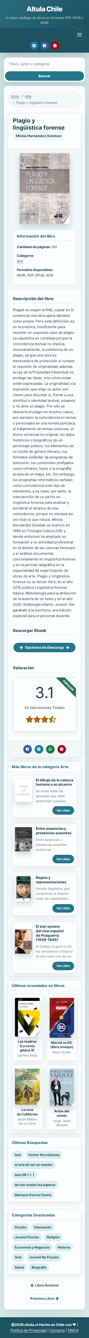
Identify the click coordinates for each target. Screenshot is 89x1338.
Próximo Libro (42, 1298)
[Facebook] (44, 45)
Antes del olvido (61, 1113)
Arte (28, 96)
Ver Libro (63, 810)
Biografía (39, 1267)
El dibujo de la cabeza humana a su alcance (54, 782)
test (18, 1155)
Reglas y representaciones (51, 879)
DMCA (73, 1330)
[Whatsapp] (50, 749)
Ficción (21, 1227)
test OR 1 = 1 (24, 1175)
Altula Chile (44, 9)
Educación (43, 1227)
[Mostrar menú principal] (79, 34)
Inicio (15, 96)
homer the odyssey (44, 1155)
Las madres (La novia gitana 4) (27, 1045)
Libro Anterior (47, 1285)
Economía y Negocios (32, 1247)
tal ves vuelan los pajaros (35, 1185)
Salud (19, 1267)
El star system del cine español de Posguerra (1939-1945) (50, 933)
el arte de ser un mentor (34, 1165)
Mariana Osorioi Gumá (33, 1195)
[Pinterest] (55, 45)
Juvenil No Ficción (44, 1257)
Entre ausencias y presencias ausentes (53, 830)
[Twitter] (34, 45)
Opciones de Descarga (44, 647)
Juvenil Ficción (27, 1237)
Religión (53, 1237)
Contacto (57, 1330)
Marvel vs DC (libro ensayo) (61, 1045)
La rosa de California (27, 1112)
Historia (63, 1247)
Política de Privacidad (28, 1330)
